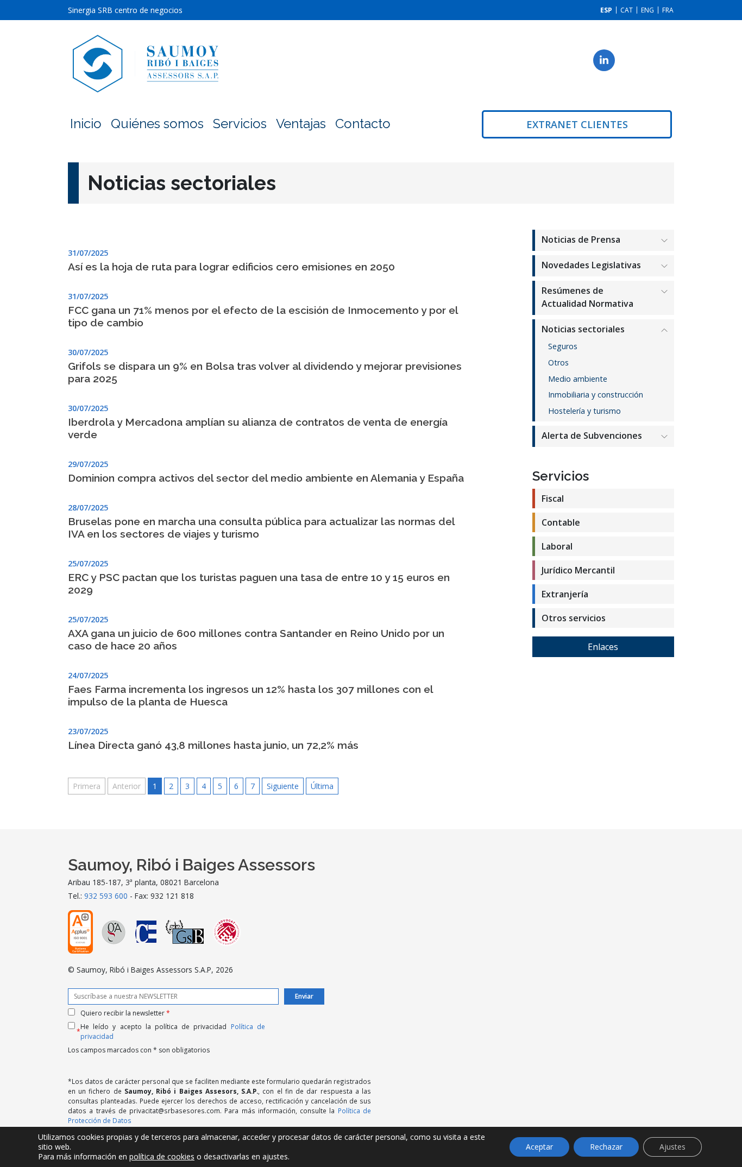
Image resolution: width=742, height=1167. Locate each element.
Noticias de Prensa (581, 239)
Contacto (363, 123)
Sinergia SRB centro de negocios (125, 10)
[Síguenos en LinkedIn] (604, 60)
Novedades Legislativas (591, 265)
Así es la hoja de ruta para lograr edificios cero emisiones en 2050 (231, 267)
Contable (561, 522)
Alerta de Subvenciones (592, 435)
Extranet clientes (577, 124)
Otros (558, 362)
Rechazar (606, 1146)
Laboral (557, 546)
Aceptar (539, 1146)
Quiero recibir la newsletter (125, 1013)
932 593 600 (106, 896)
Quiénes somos (157, 123)
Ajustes (672, 1146)
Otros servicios (574, 618)
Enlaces (603, 647)
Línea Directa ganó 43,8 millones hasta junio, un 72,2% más (213, 745)
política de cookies (161, 1156)
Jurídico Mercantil (578, 570)
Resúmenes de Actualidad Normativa (587, 297)
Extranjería (565, 594)
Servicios (240, 123)
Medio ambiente (577, 379)
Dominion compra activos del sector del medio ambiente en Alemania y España (266, 478)
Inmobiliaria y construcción (595, 394)
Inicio (86, 123)
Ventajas (301, 123)
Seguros (562, 346)
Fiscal (553, 498)
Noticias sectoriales (583, 329)
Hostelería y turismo (584, 411)
